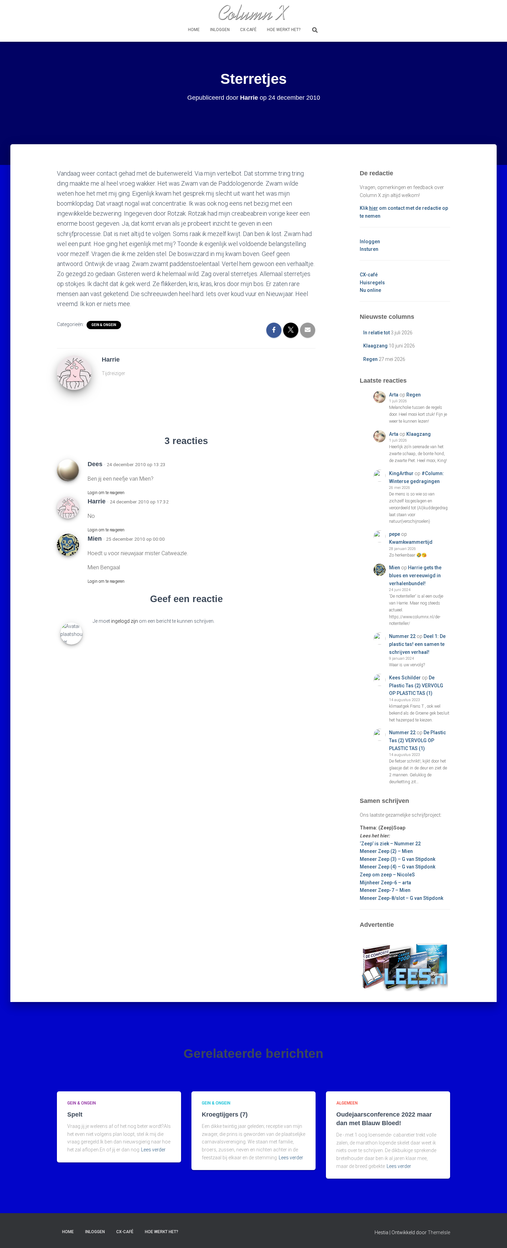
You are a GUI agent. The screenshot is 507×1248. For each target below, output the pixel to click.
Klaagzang (375, 345)
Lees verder (153, 1149)
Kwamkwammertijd (411, 542)
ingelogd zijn (124, 621)
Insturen (369, 249)
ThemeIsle (439, 1232)
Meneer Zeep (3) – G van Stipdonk (397, 859)
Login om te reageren (106, 492)
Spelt (74, 1114)
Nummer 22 (402, 636)
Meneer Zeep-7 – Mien (385, 890)
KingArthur (401, 473)
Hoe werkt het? (283, 29)
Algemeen (347, 1103)
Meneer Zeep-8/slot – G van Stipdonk (401, 898)
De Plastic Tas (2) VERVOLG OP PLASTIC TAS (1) (416, 685)
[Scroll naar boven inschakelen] (493, 1234)
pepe (394, 534)
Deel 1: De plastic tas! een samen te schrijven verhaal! (417, 644)
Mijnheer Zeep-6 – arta (385, 882)
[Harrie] (74, 372)
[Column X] (253, 12)
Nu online (370, 290)
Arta (393, 394)
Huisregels (372, 282)
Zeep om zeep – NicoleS (387, 874)
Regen (370, 359)
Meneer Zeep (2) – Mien (386, 851)
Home (194, 29)
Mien (394, 567)
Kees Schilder (405, 677)
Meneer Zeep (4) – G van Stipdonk (397, 866)
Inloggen (220, 29)
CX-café (248, 29)
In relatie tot (376, 332)
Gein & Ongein (103, 325)
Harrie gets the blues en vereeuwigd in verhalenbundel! (415, 575)
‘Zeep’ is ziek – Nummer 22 (390, 843)
